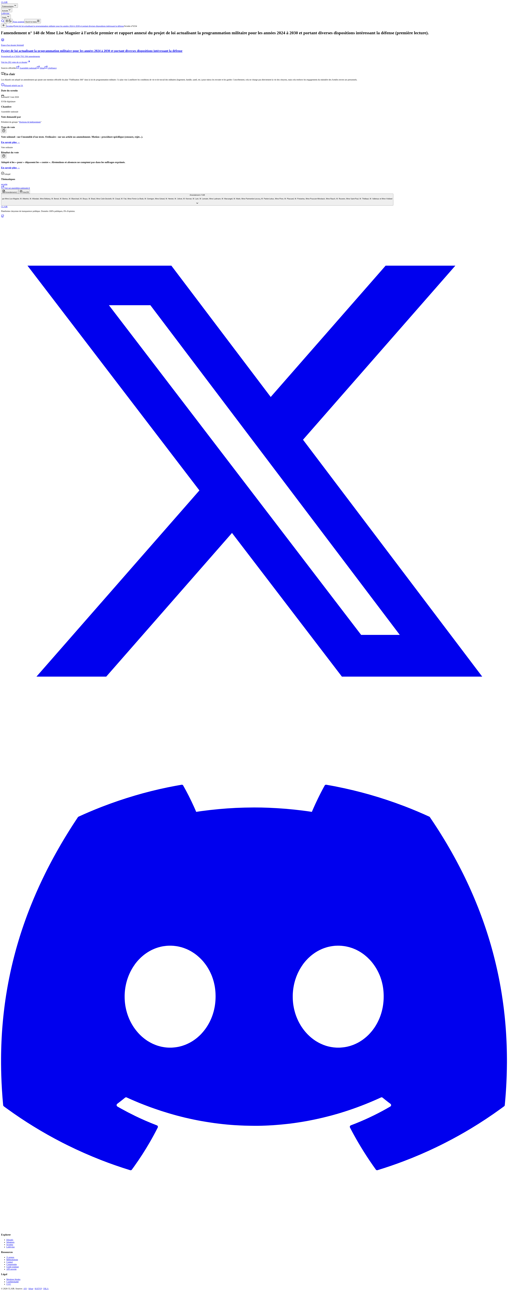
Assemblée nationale (28, 68)
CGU (8, 1284)
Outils (4, 18)
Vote (26, 192)
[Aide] (3, 131)
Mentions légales (13, 1279)
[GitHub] (2, 217)
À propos (10, 1257)
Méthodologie (12, 1260)
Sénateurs (10, 1242)
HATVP (38, 1289)
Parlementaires (8, 6)
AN (25, 1289)
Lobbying (5, 13)
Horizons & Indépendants (30, 122)
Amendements (11, 192)
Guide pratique (12, 1267)
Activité (5, 11)
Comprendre (11, 1264)
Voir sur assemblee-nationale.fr (17, 188)
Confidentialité (12, 1282)
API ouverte (11, 1269)
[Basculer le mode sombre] (8, 21)
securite (4, 184)
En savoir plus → (10, 142)
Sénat (42, 68)
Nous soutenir (18, 22)
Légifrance (52, 68)
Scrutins (9, 26)
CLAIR (4, 207)
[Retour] (3, 25)
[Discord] (254, 1230)
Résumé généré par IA (13, 85)
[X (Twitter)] (254, 723)
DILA (46, 1289)
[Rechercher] (2, 22)
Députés (9, 1240)
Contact (9, 1262)
